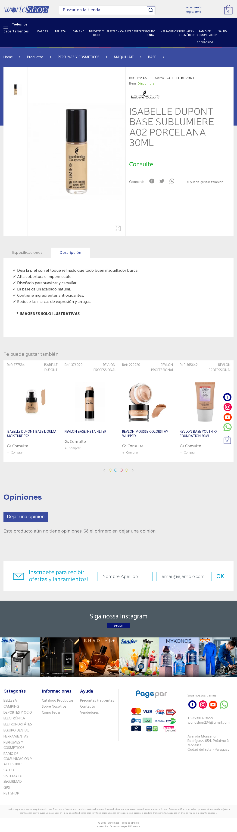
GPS (6, 788)
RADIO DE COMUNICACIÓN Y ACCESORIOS (17, 759)
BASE (152, 57)
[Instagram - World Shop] (227, 407)
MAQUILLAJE (124, 57)
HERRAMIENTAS (15, 737)
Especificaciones (27, 252)
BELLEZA (10, 701)
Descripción (70, 252)
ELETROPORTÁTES (17, 725)
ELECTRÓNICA (14, 718)
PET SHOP (11, 794)
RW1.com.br (134, 826)
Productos (35, 57)
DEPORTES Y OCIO (17, 713)
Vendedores (89, 713)
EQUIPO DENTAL (16, 731)
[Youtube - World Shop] (227, 417)
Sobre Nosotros (54, 707)
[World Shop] (26, 9)
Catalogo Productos (58, 701)
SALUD (8, 770)
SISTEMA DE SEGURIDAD (13, 779)
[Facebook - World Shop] (227, 397)
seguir (119, 625)
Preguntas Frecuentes (97, 701)
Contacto (87, 707)
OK (220, 576)
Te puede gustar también (204, 182)
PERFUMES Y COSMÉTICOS (79, 57)
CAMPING (11, 707)
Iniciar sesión (194, 7)
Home (8, 57)
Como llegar (51, 713)
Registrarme (193, 11)
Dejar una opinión (26, 517)
